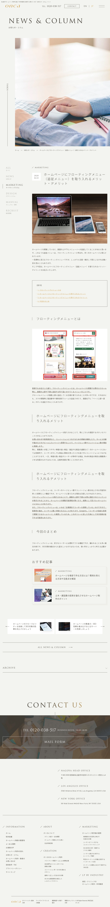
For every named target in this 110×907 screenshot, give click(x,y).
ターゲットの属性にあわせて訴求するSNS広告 (94, 866)
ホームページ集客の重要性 (15, 840)
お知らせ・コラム (29, 150)
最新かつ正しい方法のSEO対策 (54, 875)
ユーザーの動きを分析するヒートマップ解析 (91, 855)
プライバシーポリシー (14, 868)
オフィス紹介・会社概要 (52, 836)
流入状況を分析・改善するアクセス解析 (91, 849)
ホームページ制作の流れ (14, 851)
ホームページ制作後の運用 (91, 833)
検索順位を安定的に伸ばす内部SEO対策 (91, 838)
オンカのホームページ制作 (53, 857)
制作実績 (9, 837)
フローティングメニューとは (49, 290)
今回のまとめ (44, 301)
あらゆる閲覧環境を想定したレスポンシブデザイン (53, 880)
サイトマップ (10, 872)
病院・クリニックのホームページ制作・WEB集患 (92, 883)
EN (85, 6)
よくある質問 (10, 844)
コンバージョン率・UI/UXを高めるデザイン (55, 871)
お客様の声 (10, 847)
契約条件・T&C (11, 865)
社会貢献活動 (49, 843)
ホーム (17, 150)
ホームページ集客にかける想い (54, 840)
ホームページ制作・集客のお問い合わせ (15, 860)
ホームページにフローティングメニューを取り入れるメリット (62, 294)
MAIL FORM (55, 742)
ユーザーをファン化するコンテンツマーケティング (91, 843)
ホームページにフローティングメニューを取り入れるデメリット (63, 297)
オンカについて (49, 833)
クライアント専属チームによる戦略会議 (57, 860)
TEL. (39, 730)
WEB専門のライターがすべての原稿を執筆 (54, 865)
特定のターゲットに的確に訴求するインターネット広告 (94, 860)
